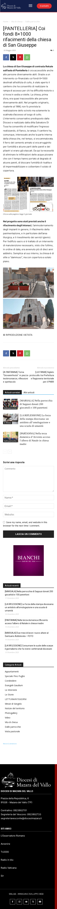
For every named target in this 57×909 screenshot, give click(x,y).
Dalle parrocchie (32, 21)
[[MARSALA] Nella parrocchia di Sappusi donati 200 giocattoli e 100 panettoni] (10, 404)
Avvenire (5, 843)
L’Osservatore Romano (13, 835)
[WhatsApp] (27, 57)
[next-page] (10, 452)
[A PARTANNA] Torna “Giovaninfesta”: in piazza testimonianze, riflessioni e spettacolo (15, 377)
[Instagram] (19, 901)
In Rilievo (7, 423)
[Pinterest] (20, 57)
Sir (2, 875)
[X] (13, 57)
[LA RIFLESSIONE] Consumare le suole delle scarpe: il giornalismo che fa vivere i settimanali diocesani (29, 647)
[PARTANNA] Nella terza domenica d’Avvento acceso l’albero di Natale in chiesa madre (26, 622)
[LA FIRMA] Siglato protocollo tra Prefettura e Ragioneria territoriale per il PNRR (41, 377)
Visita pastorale (12, 731)
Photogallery (11, 713)
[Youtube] (40, 901)
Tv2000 (5, 851)
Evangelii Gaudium (14, 685)
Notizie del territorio (15, 708)
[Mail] (26, 901)
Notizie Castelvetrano (10, 744)
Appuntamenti (12, 671)
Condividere (10, 680)
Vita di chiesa (16, 21)
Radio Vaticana (8, 867)
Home (5, 21)
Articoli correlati (12, 392)
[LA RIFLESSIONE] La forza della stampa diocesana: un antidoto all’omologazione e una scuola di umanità (29, 607)
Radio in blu (7, 859)
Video (7, 717)
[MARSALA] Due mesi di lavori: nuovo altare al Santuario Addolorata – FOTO (26, 634)
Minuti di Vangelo (13, 703)
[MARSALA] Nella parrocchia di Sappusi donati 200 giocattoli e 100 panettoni (36, 404)
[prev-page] (5, 452)
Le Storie (9, 694)
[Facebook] (6, 57)
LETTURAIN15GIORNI (15, 699)
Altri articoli (29, 392)
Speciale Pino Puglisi (15, 676)
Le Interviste (11, 689)
